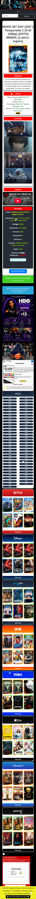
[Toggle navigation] (18, 12)
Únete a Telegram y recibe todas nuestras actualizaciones (18, 290)
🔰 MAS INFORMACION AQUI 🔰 (18, 896)
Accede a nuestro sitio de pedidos (18, 279)
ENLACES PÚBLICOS (18, 260)
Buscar (26, 16)
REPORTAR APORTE (18, 271)
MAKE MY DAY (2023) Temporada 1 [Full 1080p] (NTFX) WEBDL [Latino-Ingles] (18, 34)
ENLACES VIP (18, 264)
